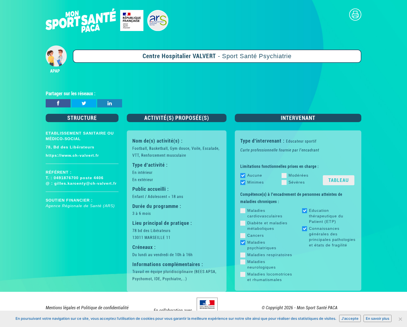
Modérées (298, 175)
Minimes (255, 182)
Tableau (338, 180)
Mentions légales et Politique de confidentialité (87, 307)
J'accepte (350, 318)
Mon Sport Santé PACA (317, 307)
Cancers (255, 235)
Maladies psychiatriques (261, 245)
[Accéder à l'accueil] (107, 20)
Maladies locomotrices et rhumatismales (269, 277)
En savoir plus (377, 318)
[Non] (400, 319)
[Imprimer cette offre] (355, 14)
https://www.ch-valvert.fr (72, 155)
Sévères (296, 182)
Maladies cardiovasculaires (264, 213)
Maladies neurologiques (261, 264)
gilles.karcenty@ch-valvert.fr (85, 183)
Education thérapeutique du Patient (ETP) (326, 216)
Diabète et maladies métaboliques (267, 226)
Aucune (254, 175)
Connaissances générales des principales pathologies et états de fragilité (332, 236)
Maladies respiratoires (269, 255)
